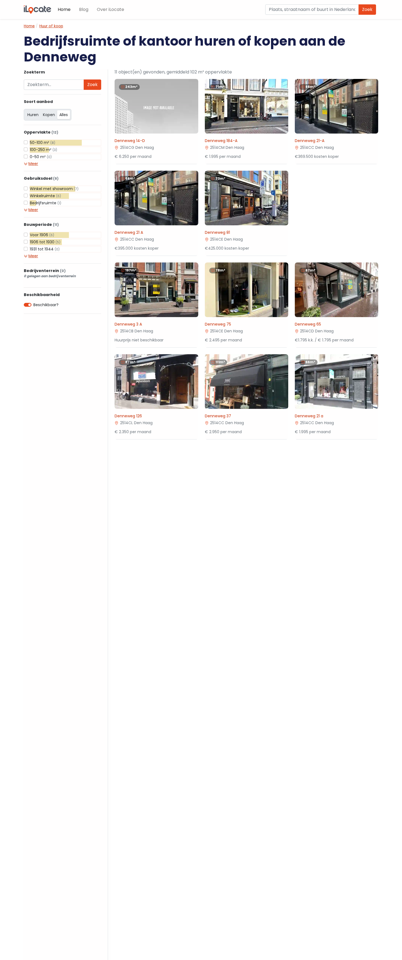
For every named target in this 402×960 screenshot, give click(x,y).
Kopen (49, 114)
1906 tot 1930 (45, 242)
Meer (33, 163)
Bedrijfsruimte (45, 203)
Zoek (367, 9)
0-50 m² (41, 156)
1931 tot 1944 (45, 249)
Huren (33, 114)
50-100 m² (42, 142)
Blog (83, 9)
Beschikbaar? (46, 305)
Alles (63, 114)
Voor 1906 (42, 235)
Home (64, 9)
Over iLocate (110, 9)
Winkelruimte (45, 196)
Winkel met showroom (54, 188)
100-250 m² (43, 149)
